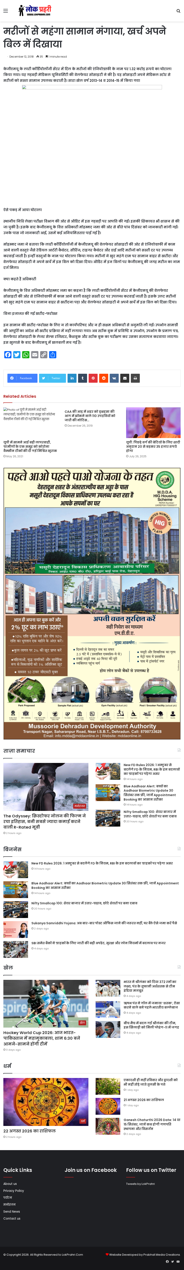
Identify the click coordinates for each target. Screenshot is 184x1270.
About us (10, 1184)
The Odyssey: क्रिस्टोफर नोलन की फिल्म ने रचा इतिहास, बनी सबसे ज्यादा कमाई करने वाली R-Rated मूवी (44, 821)
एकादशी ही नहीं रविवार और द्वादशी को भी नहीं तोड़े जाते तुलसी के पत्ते (151, 1082)
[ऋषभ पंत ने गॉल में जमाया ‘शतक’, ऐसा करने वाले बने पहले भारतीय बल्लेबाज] (108, 1009)
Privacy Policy (13, 1191)
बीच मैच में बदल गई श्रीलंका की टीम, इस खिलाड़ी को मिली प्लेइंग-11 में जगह (151, 1025)
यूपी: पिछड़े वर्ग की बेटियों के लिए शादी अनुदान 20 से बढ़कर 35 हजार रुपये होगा (153, 446)
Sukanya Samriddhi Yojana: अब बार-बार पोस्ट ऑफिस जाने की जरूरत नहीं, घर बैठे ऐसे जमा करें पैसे (104, 923)
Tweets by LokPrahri (140, 1184)
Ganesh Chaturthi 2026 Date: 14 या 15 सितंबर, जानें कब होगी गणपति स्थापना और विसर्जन (152, 1124)
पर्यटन (7, 1198)
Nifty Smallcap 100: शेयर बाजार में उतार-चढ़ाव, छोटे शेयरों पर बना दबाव (150, 814)
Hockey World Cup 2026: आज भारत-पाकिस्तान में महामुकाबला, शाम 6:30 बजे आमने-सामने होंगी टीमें (41, 1038)
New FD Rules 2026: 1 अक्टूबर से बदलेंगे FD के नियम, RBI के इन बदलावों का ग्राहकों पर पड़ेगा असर (152, 769)
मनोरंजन (9, 1205)
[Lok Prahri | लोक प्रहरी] (36, 10)
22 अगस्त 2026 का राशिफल (29, 1131)
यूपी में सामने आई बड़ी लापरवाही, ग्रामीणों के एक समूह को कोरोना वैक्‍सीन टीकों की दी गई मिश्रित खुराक (30, 446)
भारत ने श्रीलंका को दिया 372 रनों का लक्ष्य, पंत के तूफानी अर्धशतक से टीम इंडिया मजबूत (150, 986)
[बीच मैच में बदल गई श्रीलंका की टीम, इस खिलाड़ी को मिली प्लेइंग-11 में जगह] (108, 1029)
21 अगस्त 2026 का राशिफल (144, 1100)
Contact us (11, 1218)
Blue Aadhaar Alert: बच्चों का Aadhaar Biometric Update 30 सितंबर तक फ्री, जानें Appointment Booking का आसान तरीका (150, 793)
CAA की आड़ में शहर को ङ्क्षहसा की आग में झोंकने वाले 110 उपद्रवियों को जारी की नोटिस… (90, 415)
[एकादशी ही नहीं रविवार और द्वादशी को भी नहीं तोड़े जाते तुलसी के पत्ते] (108, 1086)
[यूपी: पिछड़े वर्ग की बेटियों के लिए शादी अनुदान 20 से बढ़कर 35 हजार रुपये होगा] (153, 422)
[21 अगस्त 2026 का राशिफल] (108, 1106)
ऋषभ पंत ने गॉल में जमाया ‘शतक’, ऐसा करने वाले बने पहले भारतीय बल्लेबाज (152, 1005)
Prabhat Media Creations (161, 1255)
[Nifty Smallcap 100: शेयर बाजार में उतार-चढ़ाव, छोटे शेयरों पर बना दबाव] (108, 818)
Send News (11, 1212)
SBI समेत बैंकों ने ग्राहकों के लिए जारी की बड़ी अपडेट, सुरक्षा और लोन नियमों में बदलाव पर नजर (98, 943)
